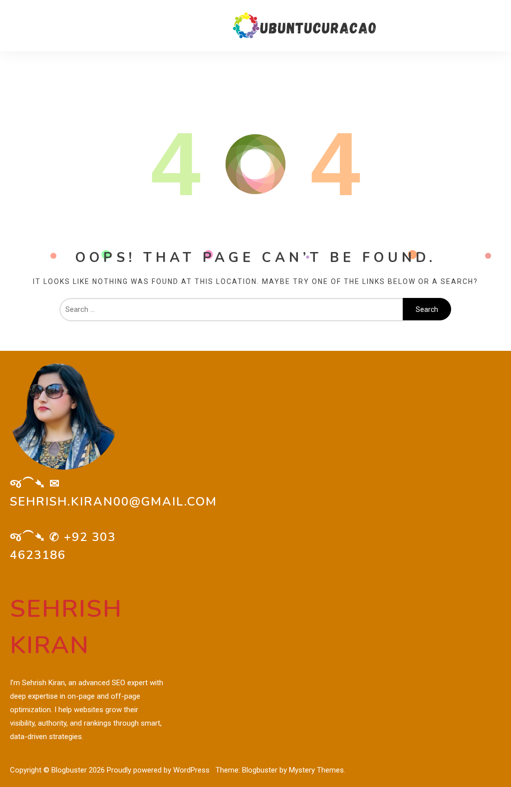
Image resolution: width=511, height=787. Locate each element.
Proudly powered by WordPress (159, 770)
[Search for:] (231, 309)
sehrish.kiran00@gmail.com (113, 502)
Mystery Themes (316, 770)
